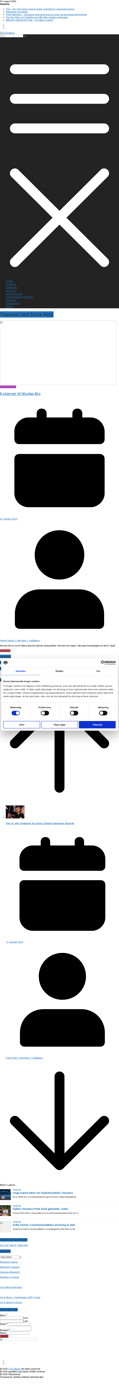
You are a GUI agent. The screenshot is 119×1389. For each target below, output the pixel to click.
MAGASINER (12, 303)
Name (3, 1333)
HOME (9, 281)
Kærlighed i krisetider (17, 12)
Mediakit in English (9, 1277)
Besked (4, 1330)
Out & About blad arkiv (11, 1287)
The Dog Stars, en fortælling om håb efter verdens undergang (37, 17)
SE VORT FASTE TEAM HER (14, 1245)
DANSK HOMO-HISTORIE (19, 297)
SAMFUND (11, 287)
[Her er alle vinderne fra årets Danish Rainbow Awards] (15, 817)
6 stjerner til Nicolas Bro (20, 393)
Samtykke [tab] (21, 671)
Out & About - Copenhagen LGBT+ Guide (20, 1297)
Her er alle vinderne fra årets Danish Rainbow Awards (40, 823)
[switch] (45, 713)
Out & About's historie (11, 1302)
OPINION (11, 284)
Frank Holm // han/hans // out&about (24, 1058)
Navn (3, 1315)
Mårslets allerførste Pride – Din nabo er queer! (29, 20)
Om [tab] (98, 671)
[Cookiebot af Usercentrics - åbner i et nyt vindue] (103, 663)
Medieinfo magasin (10, 1267)
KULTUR (10, 290)
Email (3, 1324)
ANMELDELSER (14, 294)
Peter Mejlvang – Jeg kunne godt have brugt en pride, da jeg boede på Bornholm (46, 14)
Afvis (21, 724)
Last (25, 1321)
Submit (4, 1336)
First (25, 1318)
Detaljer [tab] (60, 671)
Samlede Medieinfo (10, 1272)
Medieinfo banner (9, 1262)
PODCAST (11, 300)
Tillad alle (97, 724)
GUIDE (9, 306)
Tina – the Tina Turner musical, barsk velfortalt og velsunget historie (40, 9)
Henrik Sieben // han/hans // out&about (20, 640)
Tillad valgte (59, 724)
